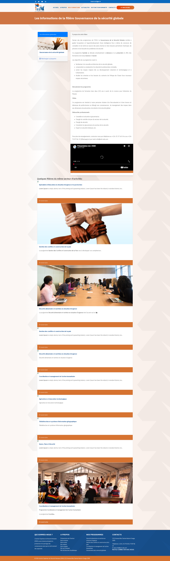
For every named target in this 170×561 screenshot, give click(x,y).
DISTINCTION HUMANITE (99, 7)
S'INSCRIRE (125, 7)
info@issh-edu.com (121, 548)
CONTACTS (112, 7)
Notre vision (63, 542)
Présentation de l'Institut (67, 538)
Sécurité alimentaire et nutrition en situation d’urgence (58, 309)
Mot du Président (65, 548)
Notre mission (64, 540)
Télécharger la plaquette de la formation (87, 173)
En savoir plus (43, 201)
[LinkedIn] (45, 1)
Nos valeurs (63, 544)
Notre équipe (64, 546)
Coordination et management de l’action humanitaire (57, 376)
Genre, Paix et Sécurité (47, 444)
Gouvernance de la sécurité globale (96, 550)
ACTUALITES (85, 7)
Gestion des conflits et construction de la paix (55, 247)
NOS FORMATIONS (74, 7)
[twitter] (38, 1)
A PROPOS (63, 7)
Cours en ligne (95, 1)
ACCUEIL (56, 7)
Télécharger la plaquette (48, 59)
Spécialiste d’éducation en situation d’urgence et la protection (60, 185)
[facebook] (35, 1)
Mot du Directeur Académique (68, 550)
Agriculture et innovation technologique (53, 399)
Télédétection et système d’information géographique (58, 421)
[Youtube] (42, 1)
